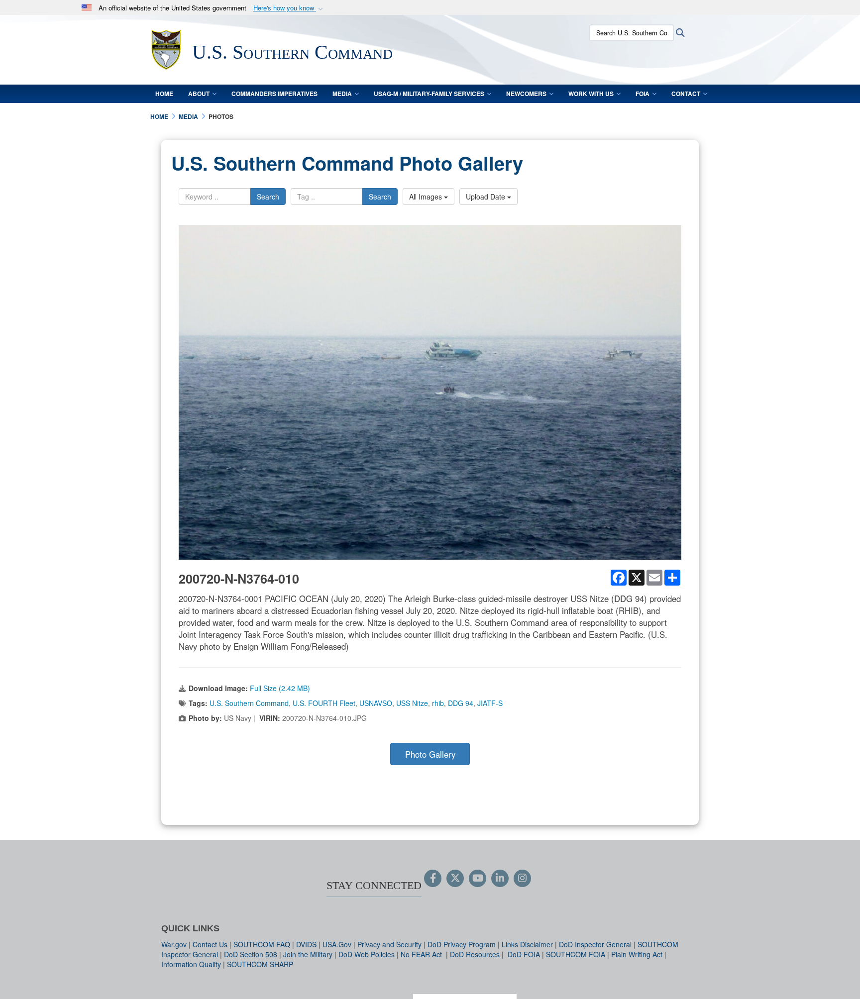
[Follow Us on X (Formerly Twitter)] (455, 879)
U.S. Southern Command (249, 703)
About (199, 93)
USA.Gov (336, 944)
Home (164, 93)
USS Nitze (412, 703)
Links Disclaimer (527, 944)
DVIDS (306, 944)
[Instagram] (522, 879)
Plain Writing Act (636, 954)
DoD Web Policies (366, 954)
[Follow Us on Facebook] (432, 879)
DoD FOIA (524, 954)
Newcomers (526, 93)
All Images (426, 196)
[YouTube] (477, 879)
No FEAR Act (422, 954)
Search (268, 196)
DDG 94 (460, 703)
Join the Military (307, 954)
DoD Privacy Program (462, 944)
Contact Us (210, 944)
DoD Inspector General (595, 944)
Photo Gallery (430, 754)
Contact (685, 93)
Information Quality (191, 964)
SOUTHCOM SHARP (260, 964)
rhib (438, 703)
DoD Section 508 (250, 954)
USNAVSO (375, 703)
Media (342, 93)
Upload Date (486, 196)
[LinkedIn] (500, 879)
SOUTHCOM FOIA (575, 954)
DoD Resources (475, 954)
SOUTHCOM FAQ (261, 944)
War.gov (174, 944)
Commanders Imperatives (274, 93)
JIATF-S (490, 703)
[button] (289, 8)
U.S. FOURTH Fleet (324, 703)
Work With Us (591, 93)
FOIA (642, 93)
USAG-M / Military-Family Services (429, 93)
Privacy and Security (389, 944)
